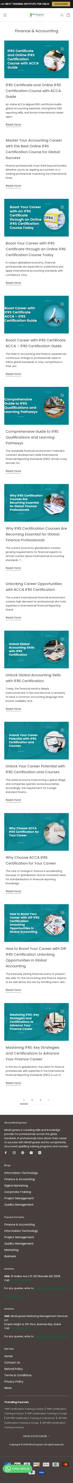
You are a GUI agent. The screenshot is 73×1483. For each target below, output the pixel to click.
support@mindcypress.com (51, 1288)
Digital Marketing (16, 1186)
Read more (13, 124)
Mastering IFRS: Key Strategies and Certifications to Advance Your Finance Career (32, 1053)
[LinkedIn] (39, 1152)
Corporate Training (17, 1192)
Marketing (11, 1250)
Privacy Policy (13, 1382)
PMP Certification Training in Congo (47, 1413)
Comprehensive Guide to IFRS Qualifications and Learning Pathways (32, 437)
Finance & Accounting (19, 1179)
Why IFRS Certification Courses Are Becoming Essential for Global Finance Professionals (36, 534)
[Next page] (49, 1100)
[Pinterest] (22, 1152)
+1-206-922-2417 (20, 1280)
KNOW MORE (61, 4)
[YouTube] (31, 1152)
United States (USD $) (35, 1436)
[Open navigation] (5, 15)
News (8, 1388)
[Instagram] (14, 1152)
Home (8, 1356)
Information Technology (21, 1173)
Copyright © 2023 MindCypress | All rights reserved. (36, 1444)
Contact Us (12, 1363)
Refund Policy (13, 1369)
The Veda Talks (13, 1296)
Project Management (19, 1198)
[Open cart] (68, 15)
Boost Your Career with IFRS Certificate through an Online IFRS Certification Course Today (36, 249)
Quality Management (19, 1205)
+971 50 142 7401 (20, 1328)
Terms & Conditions (18, 1375)
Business (10, 1256)
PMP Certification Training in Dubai (24, 1409)
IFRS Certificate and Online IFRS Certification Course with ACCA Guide (33, 90)
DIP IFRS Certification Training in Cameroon (30, 1418)
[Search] (62, 14)
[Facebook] (5, 1152)
